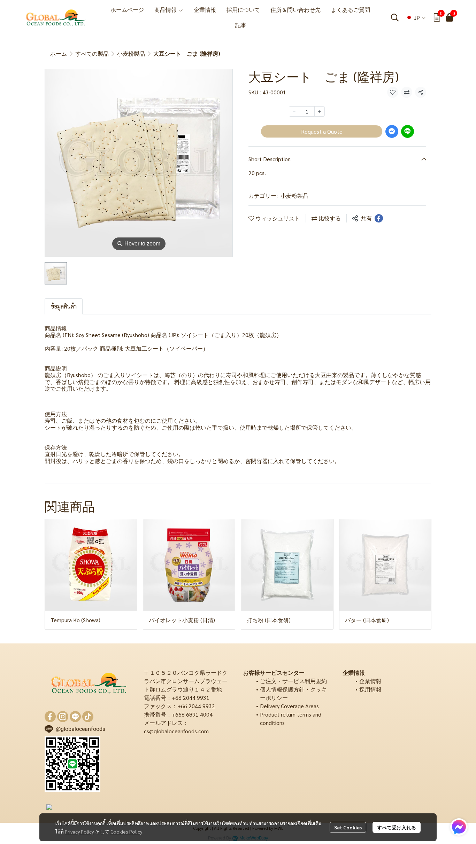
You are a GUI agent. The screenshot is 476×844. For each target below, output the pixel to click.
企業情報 (370, 681)
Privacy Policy (79, 831)
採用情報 (370, 689)
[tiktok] (87, 716)
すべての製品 (92, 53)
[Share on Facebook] (379, 218)
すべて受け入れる (396, 827)
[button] (395, 17)
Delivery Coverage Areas (289, 706)
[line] (75, 716)
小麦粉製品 (131, 53)
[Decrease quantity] (294, 111)
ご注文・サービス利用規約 (293, 681)
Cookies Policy (126, 831)
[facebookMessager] (459, 827)
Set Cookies (348, 827)
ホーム (58, 53)
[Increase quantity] (319, 111)
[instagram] (62, 716)
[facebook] (50, 716)
